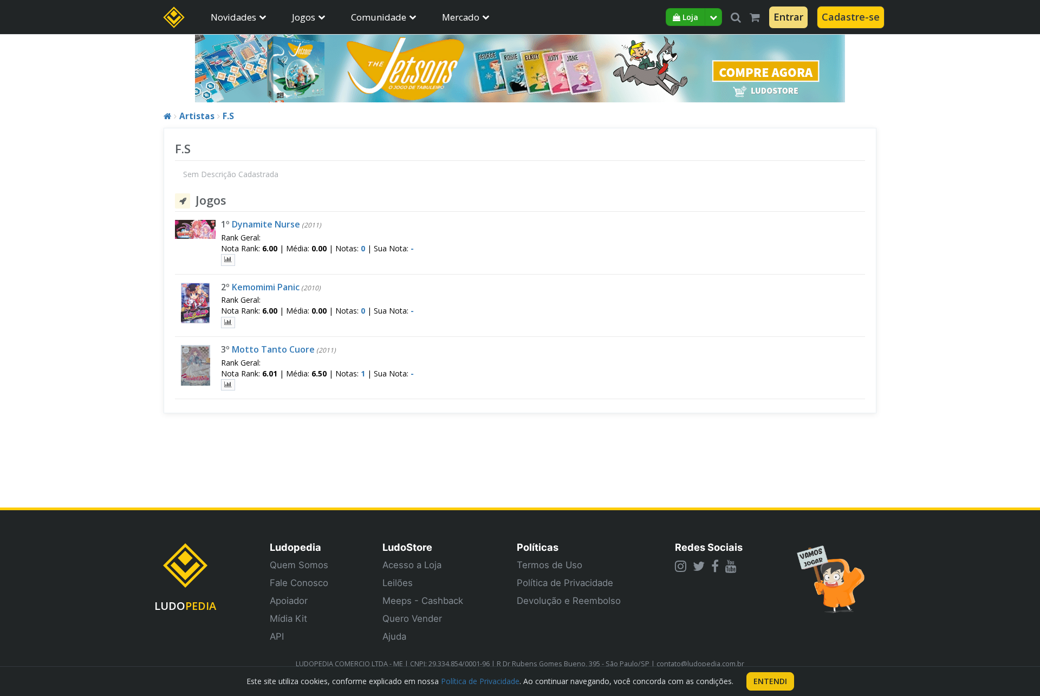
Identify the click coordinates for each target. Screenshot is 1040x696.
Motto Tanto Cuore (273, 349)
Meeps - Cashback (422, 600)
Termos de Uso (549, 565)
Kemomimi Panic (266, 287)
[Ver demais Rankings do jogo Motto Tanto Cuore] (228, 385)
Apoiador (289, 600)
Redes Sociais (709, 547)
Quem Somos (299, 565)
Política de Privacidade (565, 582)
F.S (228, 116)
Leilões (397, 582)
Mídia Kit (288, 618)
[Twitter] (699, 566)
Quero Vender (412, 618)
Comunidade (378, 17)
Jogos (303, 17)
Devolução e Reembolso (569, 600)
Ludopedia (295, 547)
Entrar (788, 16)
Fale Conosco (299, 582)
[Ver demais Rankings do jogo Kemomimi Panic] (228, 322)
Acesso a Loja (411, 565)
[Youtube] (731, 566)
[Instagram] (680, 566)
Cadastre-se (851, 16)
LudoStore (407, 547)
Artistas (196, 116)
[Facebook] (715, 566)
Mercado (460, 17)
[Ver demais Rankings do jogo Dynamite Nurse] (228, 259)
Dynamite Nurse (266, 224)
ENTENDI (770, 681)
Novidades (233, 17)
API (277, 636)
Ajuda (394, 636)
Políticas (537, 547)
